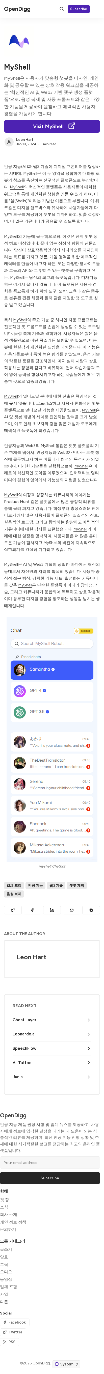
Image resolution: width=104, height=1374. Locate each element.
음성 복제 (14, 893)
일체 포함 (14, 885)
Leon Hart (25, 139)
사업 (4, 1294)
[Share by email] (72, 910)
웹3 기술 (56, 885)
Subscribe (78, 9)
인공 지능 (35, 885)
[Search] (62, 9)
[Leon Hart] (9, 142)
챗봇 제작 (76, 885)
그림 (4, 1264)
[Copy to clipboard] (91, 910)
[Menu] (96, 9)
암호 (4, 1256)
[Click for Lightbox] (52, 739)
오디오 (6, 1271)
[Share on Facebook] (32, 910)
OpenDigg (41, 1363)
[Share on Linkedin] (52, 910)
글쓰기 (6, 1249)
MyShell (30, 173)
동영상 (6, 1279)
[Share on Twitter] (13, 910)
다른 (4, 1301)
